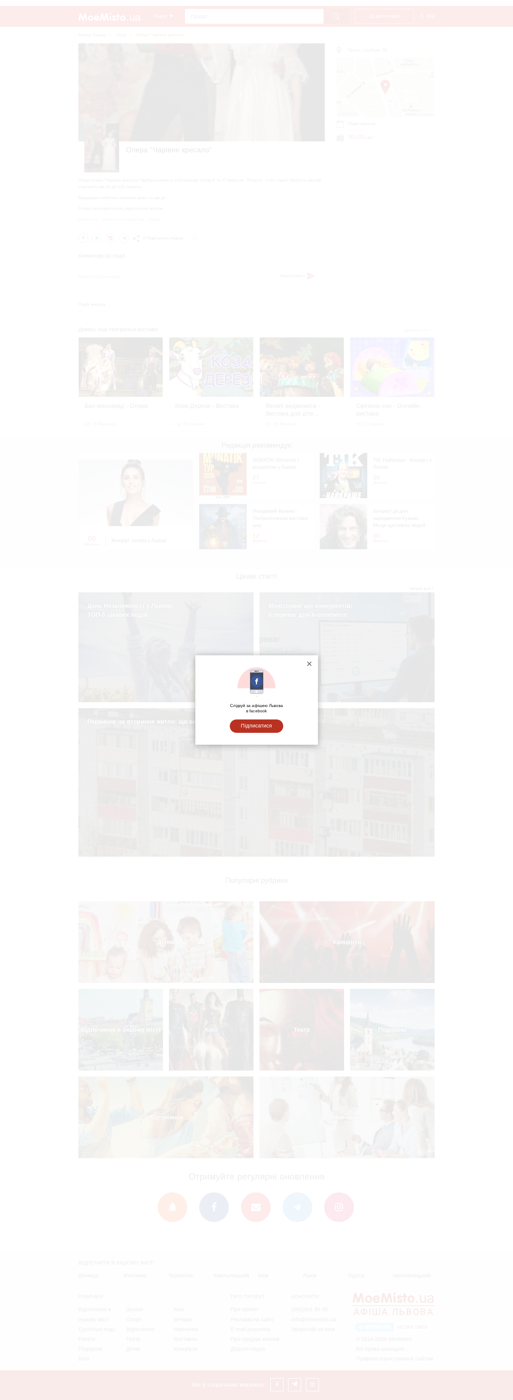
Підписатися (256, 726)
